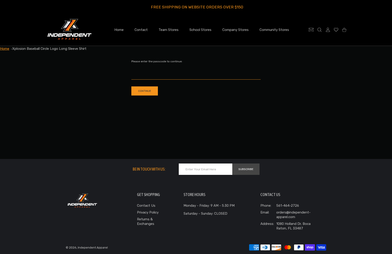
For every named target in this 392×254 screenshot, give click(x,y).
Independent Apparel (93, 247)
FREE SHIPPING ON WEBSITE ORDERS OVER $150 (197, 7)
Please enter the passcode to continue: (156, 61)
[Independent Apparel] (69, 29)
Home (4, 49)
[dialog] (319, 30)
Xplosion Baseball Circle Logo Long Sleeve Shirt (49, 49)
